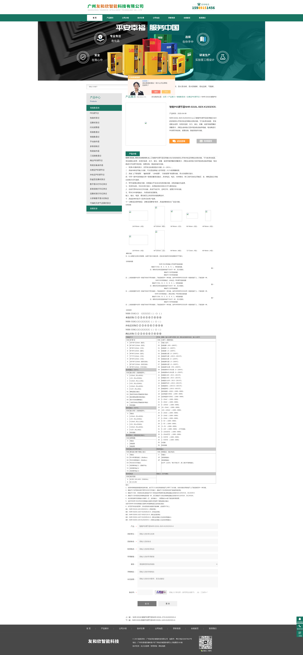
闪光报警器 (94, 127)
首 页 (88, 628)
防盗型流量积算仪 (97, 179)
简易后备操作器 (96, 165)
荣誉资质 (171, 18)
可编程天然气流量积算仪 (100, 203)
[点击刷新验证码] (161, 592)
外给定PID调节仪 (97, 175)
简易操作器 (94, 151)
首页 (164, 97)
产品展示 (110, 18)
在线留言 (187, 18)
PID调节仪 (94, 113)
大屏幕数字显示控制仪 (99, 198)
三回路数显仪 (95, 156)
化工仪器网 (145, 646)
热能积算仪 (94, 118)
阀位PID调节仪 (96, 160)
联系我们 (202, 18)
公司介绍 (125, 18)
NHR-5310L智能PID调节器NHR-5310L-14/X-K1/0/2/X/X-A (153, 620)
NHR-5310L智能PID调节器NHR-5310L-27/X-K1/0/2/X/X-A (154, 617)
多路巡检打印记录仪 (98, 189)
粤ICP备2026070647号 (184, 639)
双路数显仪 (94, 132)
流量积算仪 (94, 123)
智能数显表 (181, 97)
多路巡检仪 (94, 146)
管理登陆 (154, 646)
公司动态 (156, 18)
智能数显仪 (94, 137)
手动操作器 (94, 142)
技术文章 (141, 18)
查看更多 (94, 208)
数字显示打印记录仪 (98, 184)
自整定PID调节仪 (193, 97)
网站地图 (162, 646)
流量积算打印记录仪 (98, 194)
